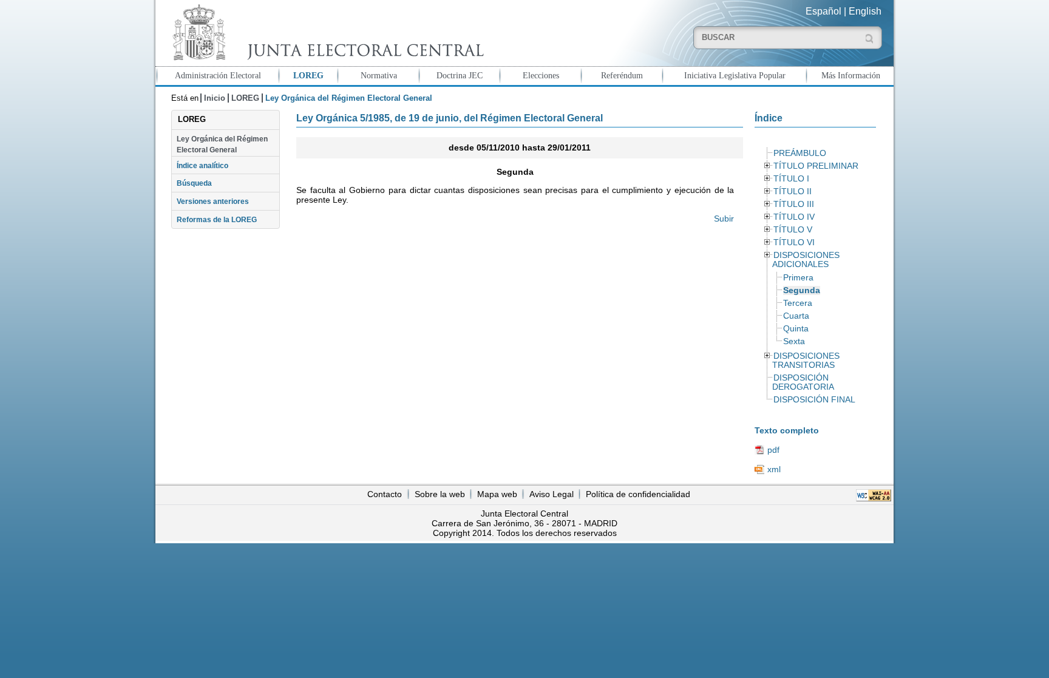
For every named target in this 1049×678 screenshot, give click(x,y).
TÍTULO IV (794, 217)
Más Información (850, 75)
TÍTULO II (792, 191)
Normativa (379, 75)
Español (823, 11)
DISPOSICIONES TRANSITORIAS (805, 360)
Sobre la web (440, 494)
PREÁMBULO (799, 153)
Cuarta (796, 315)
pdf (773, 450)
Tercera (797, 303)
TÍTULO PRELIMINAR (815, 166)
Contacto (384, 494)
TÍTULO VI (794, 242)
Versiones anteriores (213, 201)
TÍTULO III (793, 204)
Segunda (801, 290)
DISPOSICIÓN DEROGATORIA (803, 382)
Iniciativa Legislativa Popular (735, 75)
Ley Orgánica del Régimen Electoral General (222, 144)
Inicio (214, 98)
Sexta (794, 341)
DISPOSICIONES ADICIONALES (805, 260)
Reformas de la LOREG (217, 219)
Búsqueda (194, 183)
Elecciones (541, 75)
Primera (798, 277)
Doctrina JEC (459, 75)
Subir (724, 218)
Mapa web (497, 494)
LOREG (308, 75)
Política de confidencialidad (638, 494)
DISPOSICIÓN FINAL (814, 399)
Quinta (796, 328)
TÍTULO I (791, 178)
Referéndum (622, 75)
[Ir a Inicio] (325, 32)
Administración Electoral (218, 75)
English (865, 11)
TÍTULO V (792, 229)
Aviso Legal (551, 494)
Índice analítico (202, 165)
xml (774, 469)
